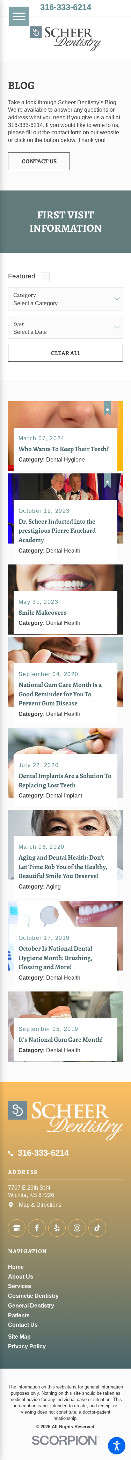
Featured (21, 276)
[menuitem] (65, 1267)
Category (24, 295)
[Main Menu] (19, 16)
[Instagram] (77, 1228)
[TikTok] (97, 1228)
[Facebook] (37, 1228)
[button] (116, 1445)
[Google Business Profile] (17, 1228)
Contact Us (39, 161)
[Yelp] (57, 1228)
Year (18, 323)
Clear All (65, 353)
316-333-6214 (65, 7)
